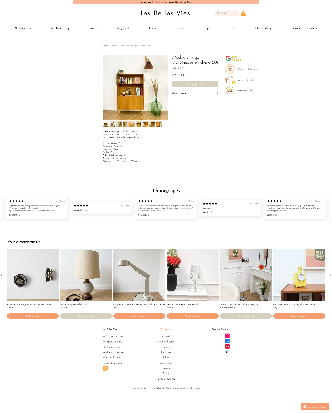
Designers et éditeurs (114, 341)
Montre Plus (54, 210)
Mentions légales (112, 357)
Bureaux (166, 368)
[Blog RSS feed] (105, 368)
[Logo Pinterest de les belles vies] (227, 346)
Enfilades (166, 352)
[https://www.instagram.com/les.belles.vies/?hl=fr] (227, 336)
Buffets (166, 357)
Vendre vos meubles (113, 352)
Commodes (166, 363)
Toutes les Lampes (166, 378)
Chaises (166, 347)
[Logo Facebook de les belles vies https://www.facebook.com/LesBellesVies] (227, 341)
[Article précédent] (1, 275)
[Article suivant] (330, 275)
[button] (243, 13)
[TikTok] (227, 352)
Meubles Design (166, 341)
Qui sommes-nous (112, 347)
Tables (166, 373)
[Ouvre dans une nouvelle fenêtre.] (19, 215)
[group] (166, 284)
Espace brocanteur (113, 363)
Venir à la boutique (113, 336)
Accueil (106, 45)
